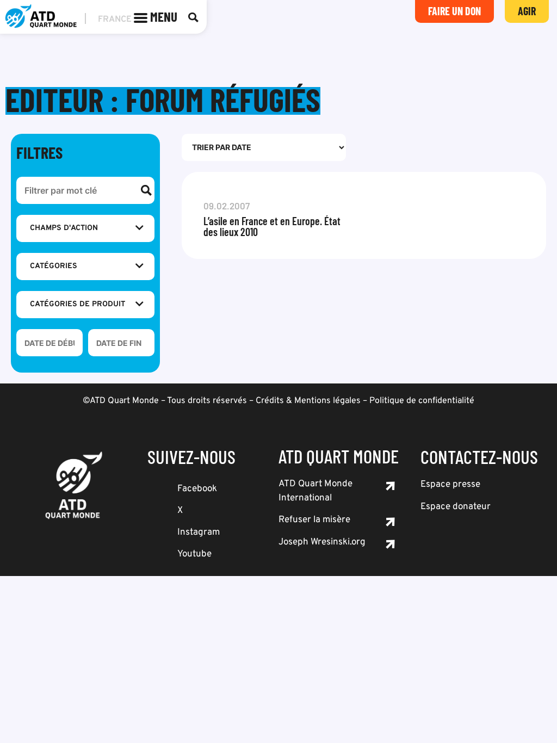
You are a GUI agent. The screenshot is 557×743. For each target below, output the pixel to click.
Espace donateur (455, 507)
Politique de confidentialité (421, 400)
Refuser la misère (314, 520)
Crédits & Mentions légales (308, 400)
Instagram (198, 532)
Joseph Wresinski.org (322, 542)
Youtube (194, 554)
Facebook (197, 489)
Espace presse (450, 485)
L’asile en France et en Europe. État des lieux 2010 (272, 226)
